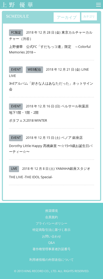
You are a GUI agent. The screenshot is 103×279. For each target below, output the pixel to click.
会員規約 (51, 217)
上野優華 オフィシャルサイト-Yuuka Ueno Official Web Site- (16, 5)
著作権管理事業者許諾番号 (51, 249)
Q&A (51, 242)
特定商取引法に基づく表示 (51, 229)
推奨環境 (51, 210)
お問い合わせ (51, 236)
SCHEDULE (17, 16)
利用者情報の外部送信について (51, 259)
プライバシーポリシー (51, 223)
